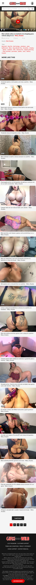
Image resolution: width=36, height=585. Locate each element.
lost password (11, 543)
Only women (7, 51)
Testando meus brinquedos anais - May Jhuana (15, 133)
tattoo (28, 51)
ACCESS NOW (18, 581)
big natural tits (17, 48)
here (6, 575)
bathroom (5, 48)
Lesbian (9, 49)
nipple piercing (28, 49)
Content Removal (23, 549)
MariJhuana (9, 41)
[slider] (10, 30)
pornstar (14, 51)
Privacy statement (25, 546)
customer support (23, 543)
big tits (10, 46)
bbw (10, 48)
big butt (4, 46)
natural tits (19, 49)
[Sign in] (32, 3)
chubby (31, 48)
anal (28, 46)
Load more (18, 518)
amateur (23, 46)
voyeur (4, 53)
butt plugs (16, 46)
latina (4, 49)
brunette (25, 48)
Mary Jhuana (19, 35)
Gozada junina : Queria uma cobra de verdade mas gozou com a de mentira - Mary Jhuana (17, 385)
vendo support (12, 549)
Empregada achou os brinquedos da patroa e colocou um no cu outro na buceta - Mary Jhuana (17, 183)
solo (24, 51)
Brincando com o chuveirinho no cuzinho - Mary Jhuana (17, 284)
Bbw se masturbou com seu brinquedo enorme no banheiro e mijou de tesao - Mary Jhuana (15, 259)
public (20, 51)
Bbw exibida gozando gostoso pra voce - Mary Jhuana (17, 460)
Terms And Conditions (12, 546)
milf (14, 49)
